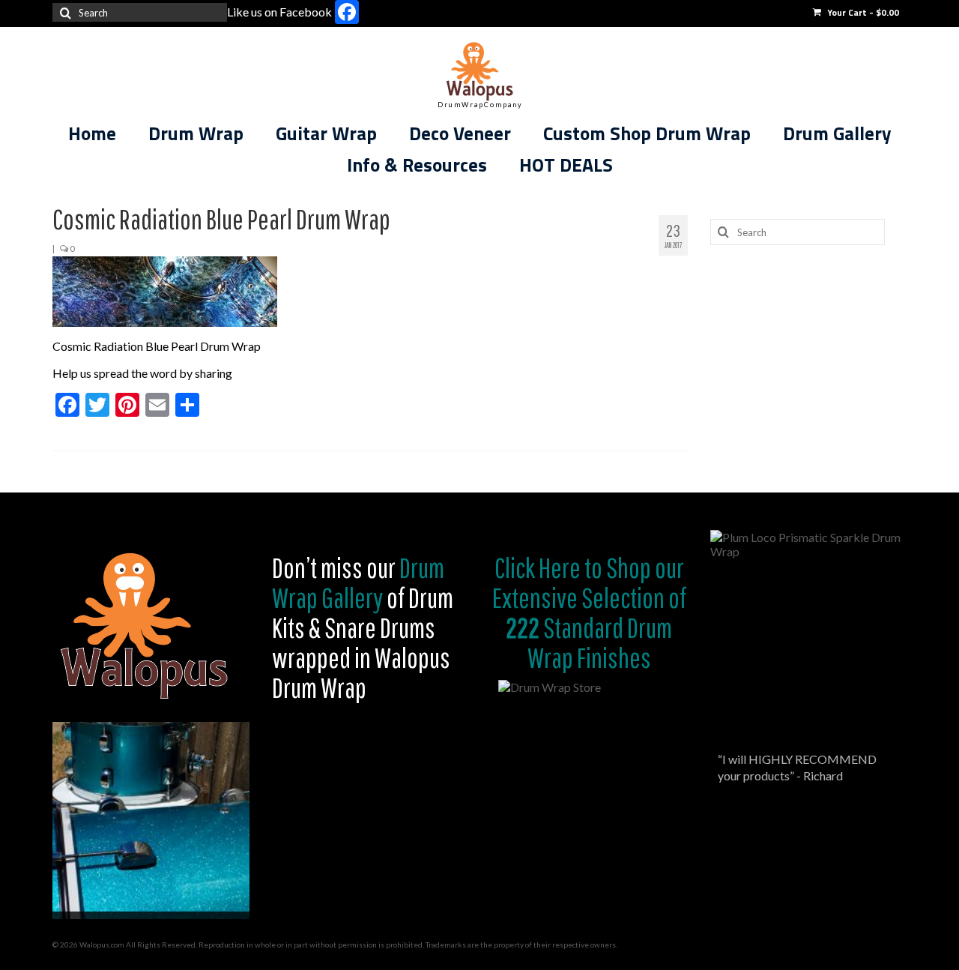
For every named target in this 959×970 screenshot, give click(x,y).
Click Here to (548, 567)
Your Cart (862, 12)
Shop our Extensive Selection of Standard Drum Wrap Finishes (589, 612)
